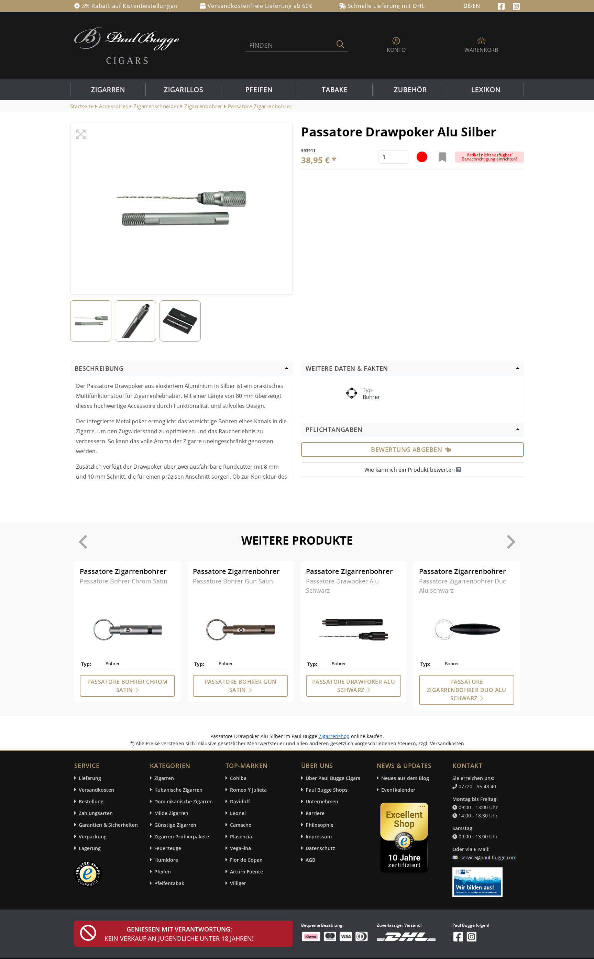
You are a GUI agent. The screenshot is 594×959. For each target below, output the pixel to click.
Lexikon (485, 89)
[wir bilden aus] (478, 878)
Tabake (335, 89)
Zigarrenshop (334, 736)
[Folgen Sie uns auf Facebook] (502, 5)
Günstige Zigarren (175, 825)
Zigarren (108, 89)
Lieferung (90, 778)
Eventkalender (398, 790)
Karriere (315, 813)
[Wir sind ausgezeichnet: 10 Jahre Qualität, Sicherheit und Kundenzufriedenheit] (405, 839)
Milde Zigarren (171, 813)
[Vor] (511, 541)
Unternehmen (322, 801)
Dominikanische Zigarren (183, 801)
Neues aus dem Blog (405, 778)
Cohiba (238, 778)
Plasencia (241, 836)
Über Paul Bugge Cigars (333, 778)
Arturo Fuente (246, 871)
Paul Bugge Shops (327, 790)
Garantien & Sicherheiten (108, 825)
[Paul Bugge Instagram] (516, 5)
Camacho (241, 825)
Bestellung (91, 801)
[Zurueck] (82, 541)
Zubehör (410, 89)
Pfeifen (259, 89)
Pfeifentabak (169, 883)
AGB (310, 860)
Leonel (238, 813)
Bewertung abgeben (406, 449)
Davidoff (240, 801)
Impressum (319, 836)
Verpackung (93, 836)
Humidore (166, 860)
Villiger (238, 883)
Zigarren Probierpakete (181, 836)
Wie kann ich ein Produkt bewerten (410, 469)
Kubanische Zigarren (178, 790)
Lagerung (90, 848)
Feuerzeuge (167, 848)
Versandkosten (96, 790)
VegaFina (240, 848)
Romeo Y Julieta (248, 790)
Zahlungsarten (96, 813)
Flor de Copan (246, 860)
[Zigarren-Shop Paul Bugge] (126, 45)
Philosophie (319, 825)
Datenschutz (320, 848)
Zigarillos (183, 89)
